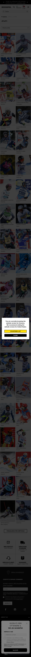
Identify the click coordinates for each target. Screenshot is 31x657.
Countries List (15, 331)
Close (15, 335)
